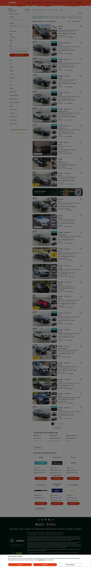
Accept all (20, 564)
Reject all (45, 564)
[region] (45, 561)
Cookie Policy (41, 560)
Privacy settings (70, 564)
